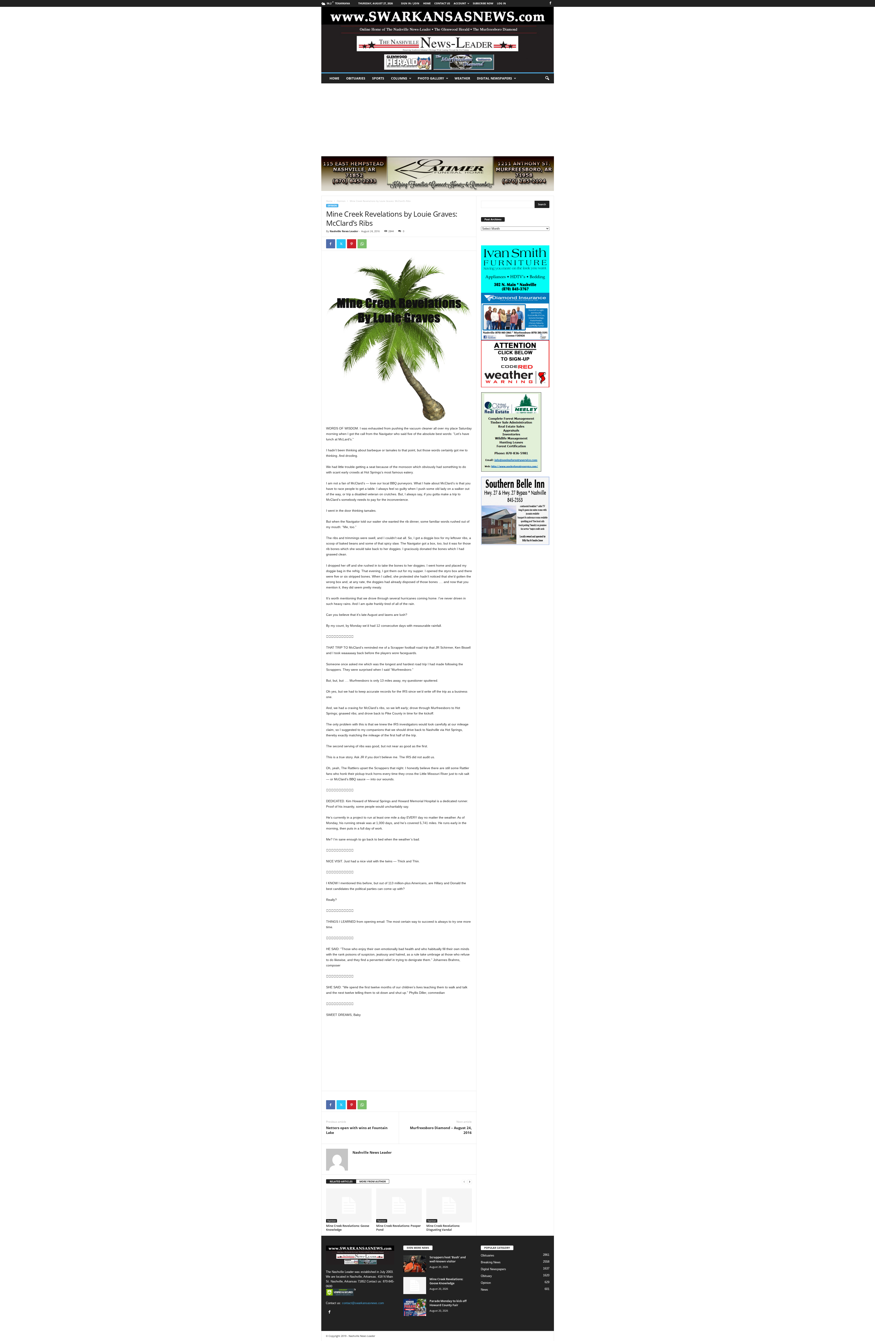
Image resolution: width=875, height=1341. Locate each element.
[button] (547, 78)
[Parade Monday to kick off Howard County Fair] (414, 1307)
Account (460, 3)
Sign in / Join (410, 3)
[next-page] (469, 1181)
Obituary (486, 1276)
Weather (462, 78)
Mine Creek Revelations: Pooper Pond (398, 1228)
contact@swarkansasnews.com (363, 1303)
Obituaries (355, 78)
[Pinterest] (351, 243)
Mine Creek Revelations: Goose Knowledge (347, 1228)
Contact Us (442, 3)
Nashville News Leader (344, 231)
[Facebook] (550, 3)
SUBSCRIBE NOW (483, 3)
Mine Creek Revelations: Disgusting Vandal (443, 1228)
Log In (501, 3)
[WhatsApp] (362, 243)
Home (334, 78)
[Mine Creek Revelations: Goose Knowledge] (349, 1205)
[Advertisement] (437, 117)
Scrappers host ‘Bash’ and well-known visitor (448, 1259)
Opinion (341, 201)
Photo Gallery (431, 78)
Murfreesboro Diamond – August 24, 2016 (441, 1130)
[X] (341, 243)
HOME (427, 3)
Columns (399, 78)
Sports (378, 78)
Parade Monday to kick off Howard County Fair (448, 1303)
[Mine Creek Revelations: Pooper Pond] (399, 1205)
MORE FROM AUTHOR (372, 1181)
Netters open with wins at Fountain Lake (357, 1130)
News (484, 1289)
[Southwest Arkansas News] (437, 39)
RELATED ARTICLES (341, 1181)
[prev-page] (464, 1181)
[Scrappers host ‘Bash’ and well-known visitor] (414, 1263)
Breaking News (491, 1262)
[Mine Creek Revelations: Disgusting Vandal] (449, 1205)
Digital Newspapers (494, 78)
